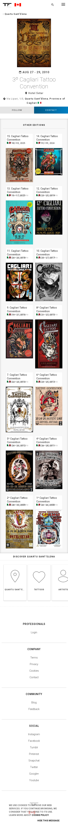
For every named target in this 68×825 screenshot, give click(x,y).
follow (17, 110)
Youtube (34, 780)
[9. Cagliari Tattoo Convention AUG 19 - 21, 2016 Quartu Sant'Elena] (19, 304)
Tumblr (34, 747)
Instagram (34, 734)
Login (34, 632)
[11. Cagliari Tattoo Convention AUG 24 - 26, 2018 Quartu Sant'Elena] (19, 248)
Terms (34, 657)
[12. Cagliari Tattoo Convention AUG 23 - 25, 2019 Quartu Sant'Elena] (48, 185)
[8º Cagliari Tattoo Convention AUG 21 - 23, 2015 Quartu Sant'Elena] (48, 304)
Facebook (34, 740)
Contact (34, 677)
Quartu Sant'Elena (36, 98)
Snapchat (34, 760)
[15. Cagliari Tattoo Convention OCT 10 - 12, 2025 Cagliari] (19, 133)
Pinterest (34, 754)
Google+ (34, 773)
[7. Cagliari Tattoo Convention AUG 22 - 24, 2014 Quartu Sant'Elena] (19, 372)
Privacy (34, 664)
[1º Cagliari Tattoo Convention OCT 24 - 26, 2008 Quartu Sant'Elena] (48, 495)
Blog (34, 702)
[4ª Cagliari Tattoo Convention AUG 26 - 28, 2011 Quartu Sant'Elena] (48, 435)
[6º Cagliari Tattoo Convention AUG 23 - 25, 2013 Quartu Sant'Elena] (48, 372)
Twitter (34, 767)
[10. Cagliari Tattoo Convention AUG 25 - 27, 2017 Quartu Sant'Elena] (48, 248)
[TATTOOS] (39, 565)
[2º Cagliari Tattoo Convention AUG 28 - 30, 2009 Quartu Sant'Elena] (19, 495)
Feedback (34, 709)
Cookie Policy (40, 815)
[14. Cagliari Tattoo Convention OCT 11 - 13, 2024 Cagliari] (48, 133)
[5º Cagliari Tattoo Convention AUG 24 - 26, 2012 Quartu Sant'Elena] (19, 435)
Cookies (34, 670)
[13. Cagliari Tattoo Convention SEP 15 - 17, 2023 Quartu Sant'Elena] (19, 185)
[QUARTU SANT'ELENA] (15, 565)
